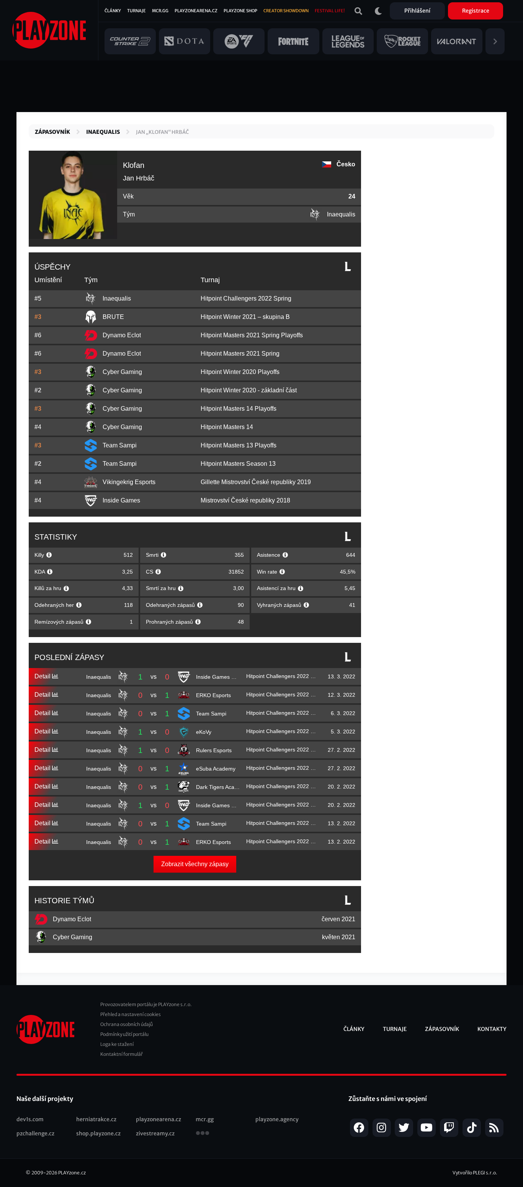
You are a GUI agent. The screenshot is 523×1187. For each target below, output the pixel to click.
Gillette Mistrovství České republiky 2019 (256, 482)
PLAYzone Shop (240, 10)
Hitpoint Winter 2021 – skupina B (245, 317)
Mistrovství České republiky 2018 (245, 500)
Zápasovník (52, 131)
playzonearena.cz (158, 1119)
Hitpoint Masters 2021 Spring (240, 353)
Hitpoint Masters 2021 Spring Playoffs (252, 335)
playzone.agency (277, 1119)
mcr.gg (205, 1119)
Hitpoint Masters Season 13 (238, 463)
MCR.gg (160, 10)
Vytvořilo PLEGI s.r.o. (475, 1173)
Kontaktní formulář (121, 1054)
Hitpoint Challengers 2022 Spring (246, 298)
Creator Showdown (286, 10)
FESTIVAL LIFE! (330, 10)
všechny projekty (202, 1134)
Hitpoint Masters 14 (227, 427)
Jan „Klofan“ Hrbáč (162, 132)
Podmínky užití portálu (124, 1034)
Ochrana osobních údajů (126, 1024)
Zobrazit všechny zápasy (195, 864)
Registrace (475, 10)
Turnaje (136, 10)
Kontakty (492, 1029)
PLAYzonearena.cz (196, 10)
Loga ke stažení (117, 1044)
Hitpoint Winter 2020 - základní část (249, 390)
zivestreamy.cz (155, 1133)
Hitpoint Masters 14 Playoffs (238, 408)
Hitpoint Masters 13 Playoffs (238, 445)
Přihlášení (417, 10)
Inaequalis (103, 131)
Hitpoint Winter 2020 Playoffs (240, 372)
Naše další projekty (44, 1098)
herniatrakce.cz (96, 1119)
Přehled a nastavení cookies (130, 1014)
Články (113, 10)
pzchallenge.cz (35, 1133)
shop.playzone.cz (98, 1133)
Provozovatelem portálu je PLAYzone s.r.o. (146, 1004)
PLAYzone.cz (72, 1173)
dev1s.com (30, 1119)
